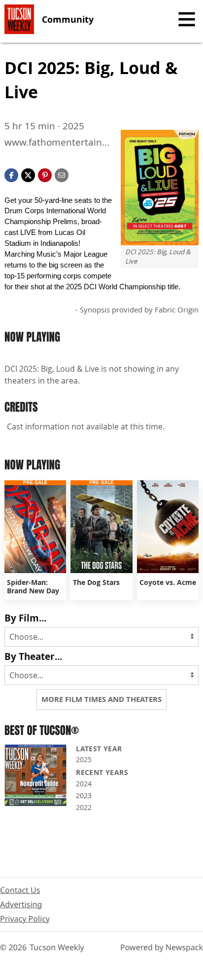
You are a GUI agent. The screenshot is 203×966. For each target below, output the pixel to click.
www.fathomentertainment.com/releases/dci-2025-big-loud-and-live (57, 142)
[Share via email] (61, 174)
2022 (84, 807)
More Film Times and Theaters (101, 699)
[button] (45, 174)
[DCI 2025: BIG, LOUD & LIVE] (160, 187)
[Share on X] (28, 174)
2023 (84, 795)
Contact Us (20, 890)
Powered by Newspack (161, 947)
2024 (84, 783)
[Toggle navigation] (186, 19)
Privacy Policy (25, 918)
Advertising (21, 904)
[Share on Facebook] (11, 174)
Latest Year (99, 748)
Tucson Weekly (57, 947)
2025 (84, 759)
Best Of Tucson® (41, 730)
